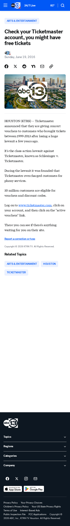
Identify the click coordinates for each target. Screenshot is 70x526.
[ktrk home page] (11, 423)
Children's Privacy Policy (16, 506)
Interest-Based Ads (30, 510)
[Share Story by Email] (42, 66)
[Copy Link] (51, 66)
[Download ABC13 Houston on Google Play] (34, 489)
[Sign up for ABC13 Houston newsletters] (35, 479)
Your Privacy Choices (31, 503)
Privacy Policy (11, 503)
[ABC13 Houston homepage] (15, 5)
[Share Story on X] (15, 66)
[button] (5, 5)
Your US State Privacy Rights (46, 506)
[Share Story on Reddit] (24, 66)
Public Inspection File (14, 514)
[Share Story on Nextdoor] (33, 66)
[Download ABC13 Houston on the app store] (13, 489)
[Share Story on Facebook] (6, 66)
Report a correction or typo (19, 239)
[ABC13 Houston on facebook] (7, 479)
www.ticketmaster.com (35, 205)
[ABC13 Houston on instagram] (26, 479)
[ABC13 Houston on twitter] (17, 479)
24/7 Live (29, 5)
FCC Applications (37, 514)
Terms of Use (10, 510)
